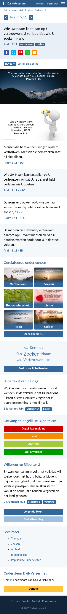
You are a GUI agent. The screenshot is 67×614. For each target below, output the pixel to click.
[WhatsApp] (28, 53)
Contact (36, 601)
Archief (15, 549)
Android (33, 444)
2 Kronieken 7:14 (14, 501)
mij (12, 580)
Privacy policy (49, 601)
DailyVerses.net (11, 10)
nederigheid (34, 502)
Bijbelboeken (26, 10)
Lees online (28, 64)
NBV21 (8, 64)
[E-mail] (35, 53)
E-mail (33, 436)
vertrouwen (26, 44)
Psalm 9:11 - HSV (14, 190)
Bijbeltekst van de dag (21, 381)
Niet (47, 360)
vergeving (49, 502)
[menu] (63, 5)
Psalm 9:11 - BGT (14, 162)
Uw (26, 347)
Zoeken (31, 354)
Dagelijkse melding (33, 428)
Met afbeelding (33, 519)
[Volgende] (31, 17)
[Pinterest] (21, 53)
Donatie (34, 588)
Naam (46, 354)
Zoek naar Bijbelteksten (34, 368)
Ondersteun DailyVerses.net (25, 573)
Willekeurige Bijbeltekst (22, 465)
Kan (19, 354)
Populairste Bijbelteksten (26, 560)
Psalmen (39, 10)
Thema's (40, 3)
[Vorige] (6, 17)
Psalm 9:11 (10, 44)
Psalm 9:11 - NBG (14, 218)
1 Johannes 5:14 (14, 408)
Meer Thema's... (33, 334)
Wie (19, 360)
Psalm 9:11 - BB (13, 250)
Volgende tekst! (33, 511)
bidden (46, 409)
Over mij (15, 601)
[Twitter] (14, 53)
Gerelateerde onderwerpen (25, 263)
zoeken (40, 44)
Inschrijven (52, 3)
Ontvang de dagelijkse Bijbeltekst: (30, 421)
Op (41, 347)
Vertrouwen (33, 360)
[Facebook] (7, 53)
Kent (34, 348)
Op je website (33, 452)
